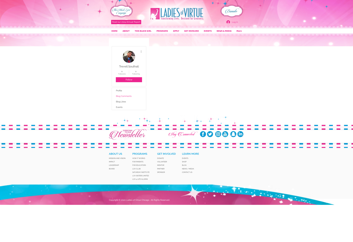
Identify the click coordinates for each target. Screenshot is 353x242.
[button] (126, 31)
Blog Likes (121, 101)
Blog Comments (124, 96)
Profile (119, 90)
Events (119, 107)
